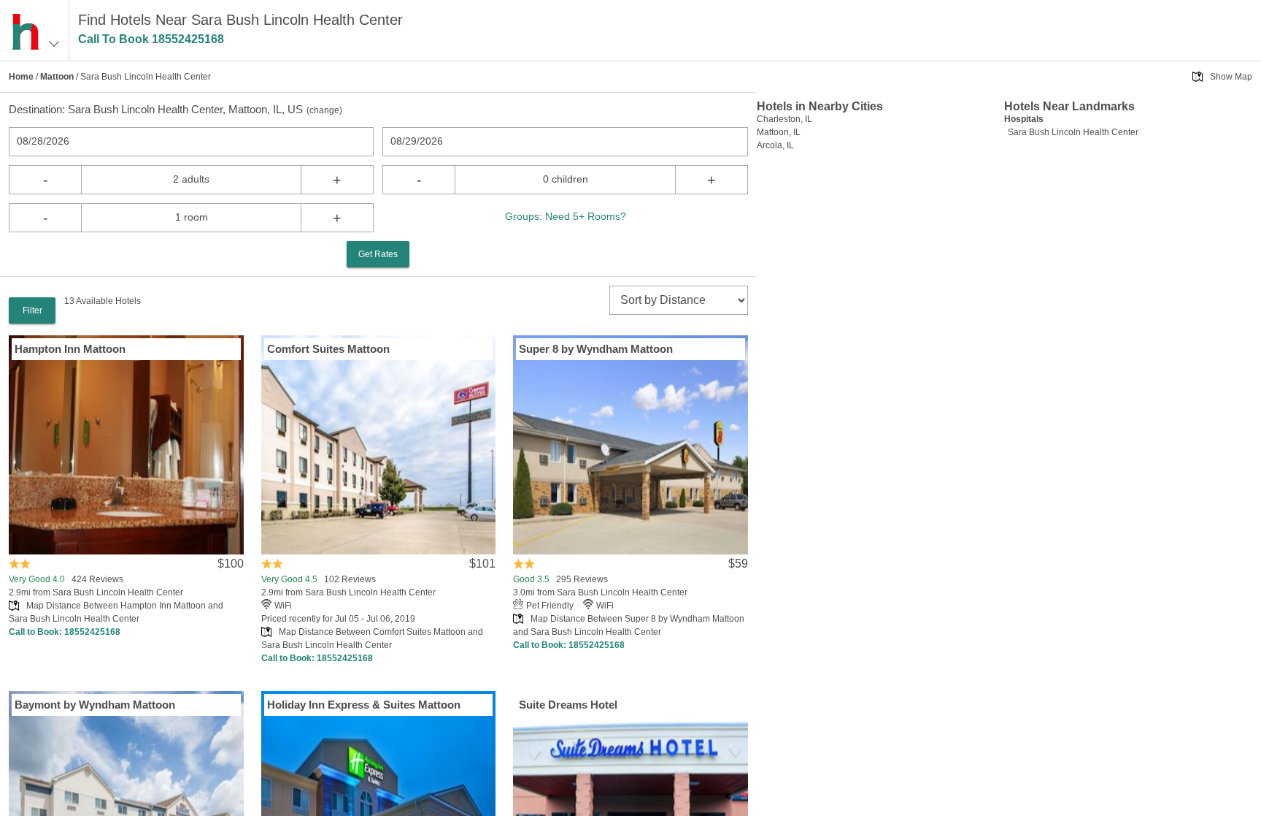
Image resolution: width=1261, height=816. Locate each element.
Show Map (1231, 77)
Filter (32, 310)
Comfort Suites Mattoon (328, 349)
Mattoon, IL (779, 132)
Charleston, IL (784, 119)
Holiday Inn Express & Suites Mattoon (363, 704)
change (324, 110)
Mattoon (57, 77)
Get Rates (378, 254)
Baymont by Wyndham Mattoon (95, 704)
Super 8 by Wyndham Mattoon (596, 349)
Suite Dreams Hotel (568, 704)
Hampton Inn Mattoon (70, 349)
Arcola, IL (775, 145)
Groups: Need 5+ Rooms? (565, 216)
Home (21, 77)
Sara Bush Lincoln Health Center (1073, 132)
